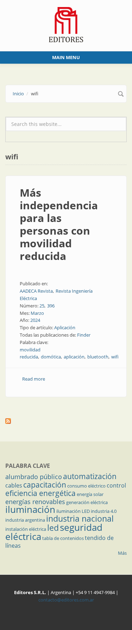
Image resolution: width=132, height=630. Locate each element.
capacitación (44, 485)
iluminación (30, 509)
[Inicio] (66, 24)
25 (41, 306)
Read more (33, 379)
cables (13, 485)
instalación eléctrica (25, 529)
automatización (90, 476)
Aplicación (64, 327)
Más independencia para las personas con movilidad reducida (59, 224)
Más (122, 553)
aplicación (74, 357)
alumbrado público (33, 476)
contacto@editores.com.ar (66, 600)
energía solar (90, 494)
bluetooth (97, 357)
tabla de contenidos (63, 538)
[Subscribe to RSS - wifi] (66, 421)
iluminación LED (73, 511)
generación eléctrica (87, 502)
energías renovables (35, 501)
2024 (35, 320)
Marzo (37, 313)
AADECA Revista (36, 291)
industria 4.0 (104, 511)
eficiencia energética (40, 493)
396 (51, 306)
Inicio (18, 93)
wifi (115, 357)
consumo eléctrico (86, 486)
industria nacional (80, 518)
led (53, 527)
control (116, 485)
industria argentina (25, 520)
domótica (51, 357)
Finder (83, 335)
